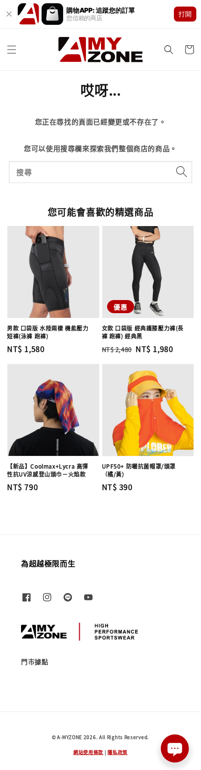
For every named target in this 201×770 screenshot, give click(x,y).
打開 (185, 14)
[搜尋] (181, 171)
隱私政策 (118, 751)
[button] (11, 49)
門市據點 (34, 661)
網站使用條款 (88, 751)
